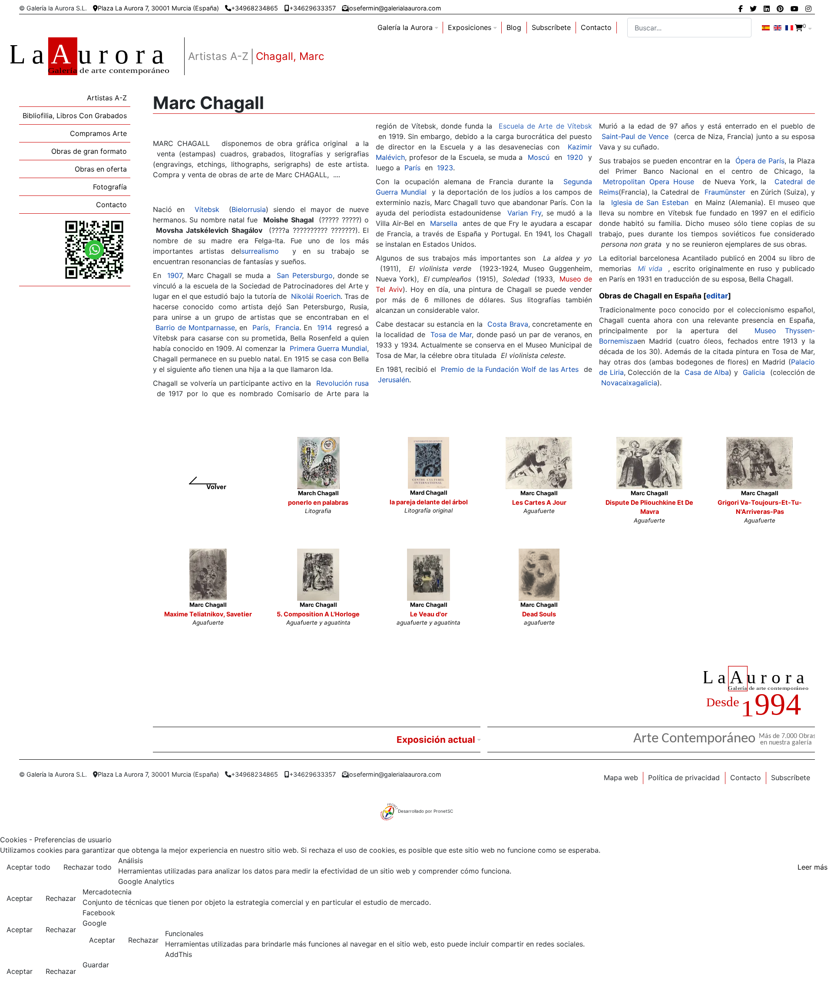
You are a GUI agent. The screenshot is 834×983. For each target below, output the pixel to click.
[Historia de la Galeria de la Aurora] (759, 692)
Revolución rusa (342, 383)
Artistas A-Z (107, 97)
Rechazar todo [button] (87, 867)
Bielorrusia (249, 209)
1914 (324, 327)
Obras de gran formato (89, 151)
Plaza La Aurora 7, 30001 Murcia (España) (158, 8)
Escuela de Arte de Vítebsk (545, 126)
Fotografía (110, 186)
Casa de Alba (707, 372)
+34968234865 (254, 8)
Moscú (538, 157)
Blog (513, 27)
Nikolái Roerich (316, 296)
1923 (445, 167)
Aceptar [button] (20, 898)
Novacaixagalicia (629, 382)
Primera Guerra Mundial (328, 348)
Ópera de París (760, 160)
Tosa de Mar (451, 334)
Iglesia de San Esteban (649, 202)
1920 (575, 157)
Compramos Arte (98, 133)
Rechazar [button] (61, 898)
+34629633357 (312, 8)
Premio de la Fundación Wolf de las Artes (510, 369)
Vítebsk (207, 209)
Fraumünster (725, 192)
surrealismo (260, 251)
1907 (174, 275)
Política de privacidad (684, 777)
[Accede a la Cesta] (799, 27)
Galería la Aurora (405, 27)
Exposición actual (436, 739)
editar (717, 295)
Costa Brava (507, 324)
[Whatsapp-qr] (94, 249)
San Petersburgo (304, 275)
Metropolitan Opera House (648, 181)
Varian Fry (524, 213)
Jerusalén (393, 379)
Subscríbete (551, 27)
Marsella (443, 223)
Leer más (812, 867)
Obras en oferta (101, 169)
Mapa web (621, 777)
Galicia (754, 372)
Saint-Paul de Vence (635, 136)
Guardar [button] (96, 964)
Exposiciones (469, 27)
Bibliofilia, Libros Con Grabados (75, 115)
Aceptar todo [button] (28, 867)
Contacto (596, 27)
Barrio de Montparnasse (195, 327)
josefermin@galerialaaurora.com (394, 8)
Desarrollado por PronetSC (425, 811)
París (260, 327)
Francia (287, 327)
